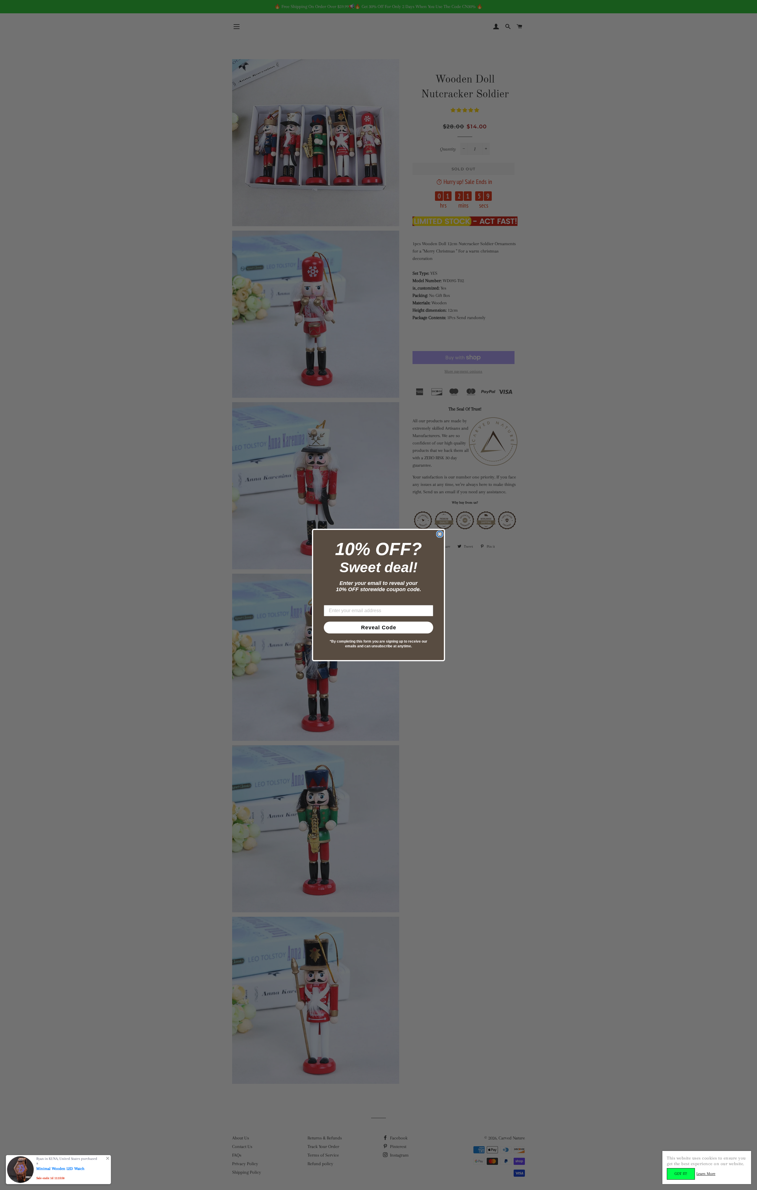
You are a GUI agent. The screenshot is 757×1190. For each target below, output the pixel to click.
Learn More (705, 1173)
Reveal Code (378, 627)
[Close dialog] (440, 534)
